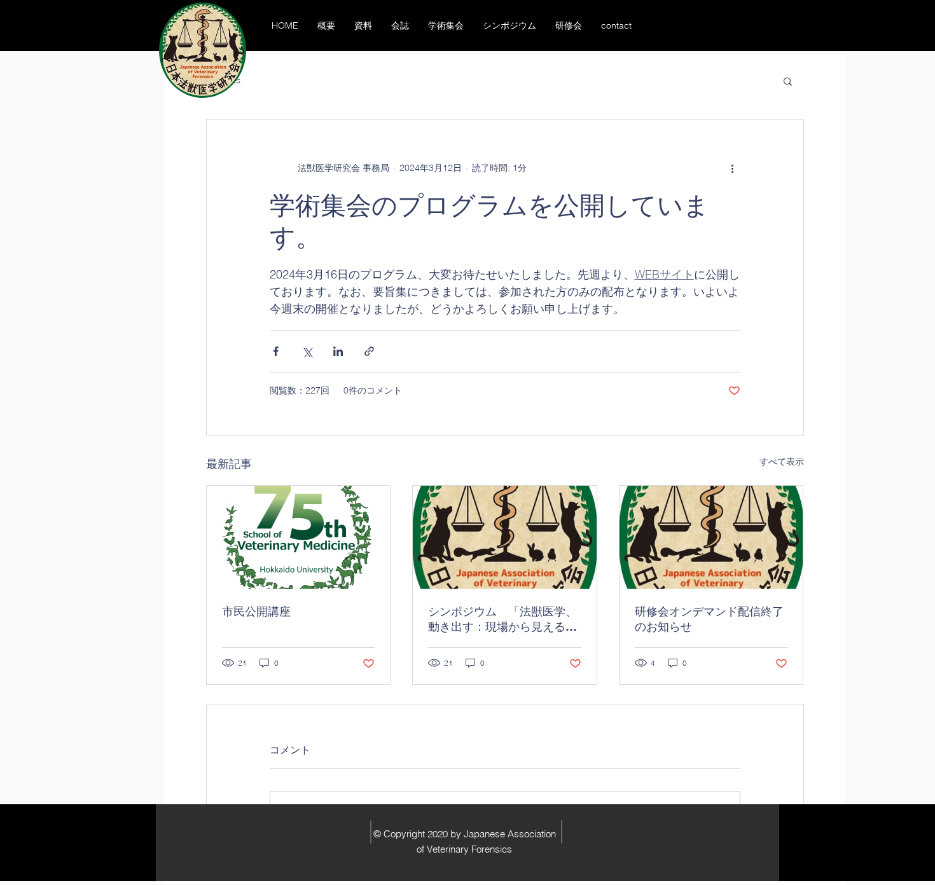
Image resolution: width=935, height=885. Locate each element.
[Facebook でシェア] (276, 351)
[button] (788, 81)
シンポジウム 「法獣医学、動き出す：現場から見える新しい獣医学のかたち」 (502, 620)
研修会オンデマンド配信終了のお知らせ (709, 619)
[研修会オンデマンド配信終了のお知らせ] (711, 537)
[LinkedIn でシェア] (338, 351)
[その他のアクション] (732, 167)
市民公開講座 (256, 611)
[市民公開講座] (299, 537)
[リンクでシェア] (369, 351)
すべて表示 (781, 461)
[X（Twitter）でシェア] (307, 351)
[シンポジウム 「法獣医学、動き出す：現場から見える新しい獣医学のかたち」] (505, 537)
